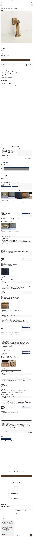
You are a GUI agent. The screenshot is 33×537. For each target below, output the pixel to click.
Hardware (4, 6)
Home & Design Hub (5, 506)
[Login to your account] (3, 2)
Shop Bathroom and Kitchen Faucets (25, 509)
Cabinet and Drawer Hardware (11, 6)
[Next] (31, 0)
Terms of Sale (2, 518)
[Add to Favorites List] (31, 60)
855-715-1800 (19, 0)
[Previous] (0, 0)
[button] (13, 520)
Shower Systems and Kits (14, 509)
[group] (16, 0)
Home (1, 6)
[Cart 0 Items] (31, 2)
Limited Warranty (10, 77)
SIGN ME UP (16, 476)
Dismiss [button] (3, 534)
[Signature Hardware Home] (16, 3)
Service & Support (5, 504)
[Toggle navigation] (2, 2)
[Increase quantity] (5, 57)
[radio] (1, 50)
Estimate (29, 64)
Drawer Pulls (19, 6)
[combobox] (16, 5)
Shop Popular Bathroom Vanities (20, 510)
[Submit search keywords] (2, 4)
